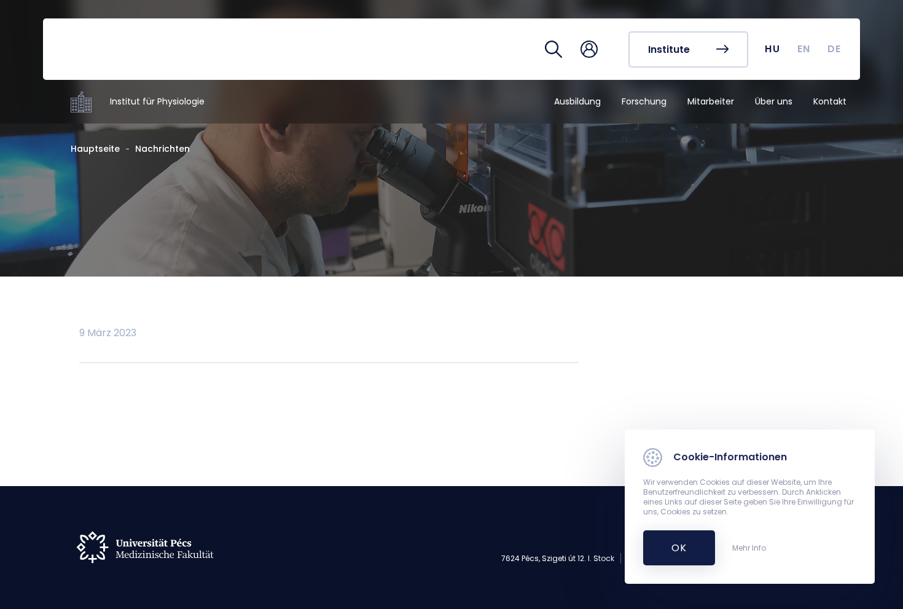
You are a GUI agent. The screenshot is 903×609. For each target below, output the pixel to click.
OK (672, 548)
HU (772, 49)
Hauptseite (95, 149)
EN (804, 49)
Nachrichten (162, 149)
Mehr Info (749, 548)
